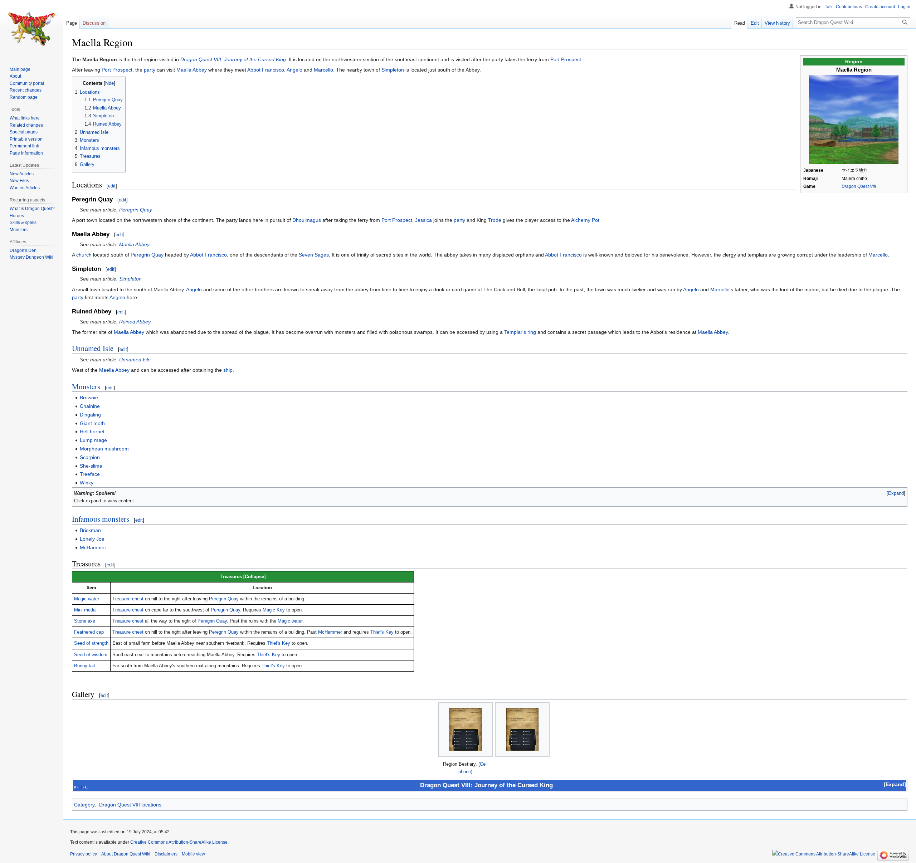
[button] (896, 493)
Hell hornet (92, 431)
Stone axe (84, 621)
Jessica (423, 220)
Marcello (323, 70)
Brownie (89, 397)
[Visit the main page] (31, 28)
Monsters (86, 386)
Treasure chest (127, 598)
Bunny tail (84, 665)
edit (112, 186)
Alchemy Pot (585, 220)
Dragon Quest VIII (859, 186)
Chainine (90, 406)
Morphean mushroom (104, 449)
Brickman (90, 530)
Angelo (294, 70)
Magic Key (274, 610)
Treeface (90, 474)
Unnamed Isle (92, 348)
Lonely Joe (92, 539)
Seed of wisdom (90, 654)
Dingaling (90, 415)
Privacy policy (83, 854)
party (149, 70)
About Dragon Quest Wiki (125, 854)
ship (228, 370)
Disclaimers (166, 854)
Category (84, 805)
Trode (494, 220)
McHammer (93, 547)
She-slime (91, 466)
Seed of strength (91, 643)
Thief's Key (382, 632)
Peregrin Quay (135, 210)
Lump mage (93, 440)
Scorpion (90, 457)
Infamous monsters (100, 519)
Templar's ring (520, 332)
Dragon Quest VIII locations (130, 805)
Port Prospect (565, 59)
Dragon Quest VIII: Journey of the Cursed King (233, 59)
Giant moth (92, 423)
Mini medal (85, 610)
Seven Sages (314, 255)
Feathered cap (89, 632)
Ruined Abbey (135, 322)
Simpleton (392, 70)
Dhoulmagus (306, 220)
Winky (86, 483)
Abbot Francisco (265, 70)
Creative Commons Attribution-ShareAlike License (179, 842)
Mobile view (193, 854)
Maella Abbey (191, 70)
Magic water (86, 598)
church (84, 255)
